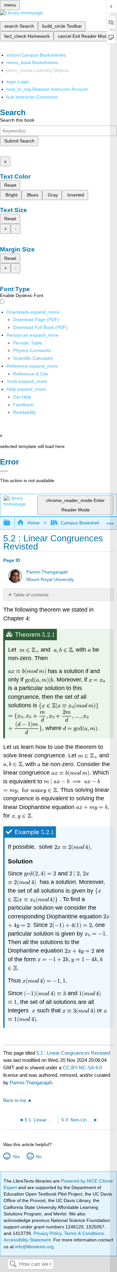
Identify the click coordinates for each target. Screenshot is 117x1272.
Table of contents (30, 594)
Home (33, 522)
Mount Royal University (50, 579)
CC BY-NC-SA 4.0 (82, 1067)
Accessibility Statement (27, 1239)
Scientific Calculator (33, 358)
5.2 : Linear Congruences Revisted (73, 1053)
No (38, 1156)
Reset (10, 185)
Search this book (17, 120)
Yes (16, 1156)
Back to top (14, 1100)
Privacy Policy (47, 1233)
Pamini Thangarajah (47, 572)
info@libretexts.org (34, 1246)
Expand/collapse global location (110, 521)
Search (13, 1264)
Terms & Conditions (84, 1233)
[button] (23, 404)
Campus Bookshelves (83, 522)
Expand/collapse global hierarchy (11, 523)
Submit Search (19, 140)
